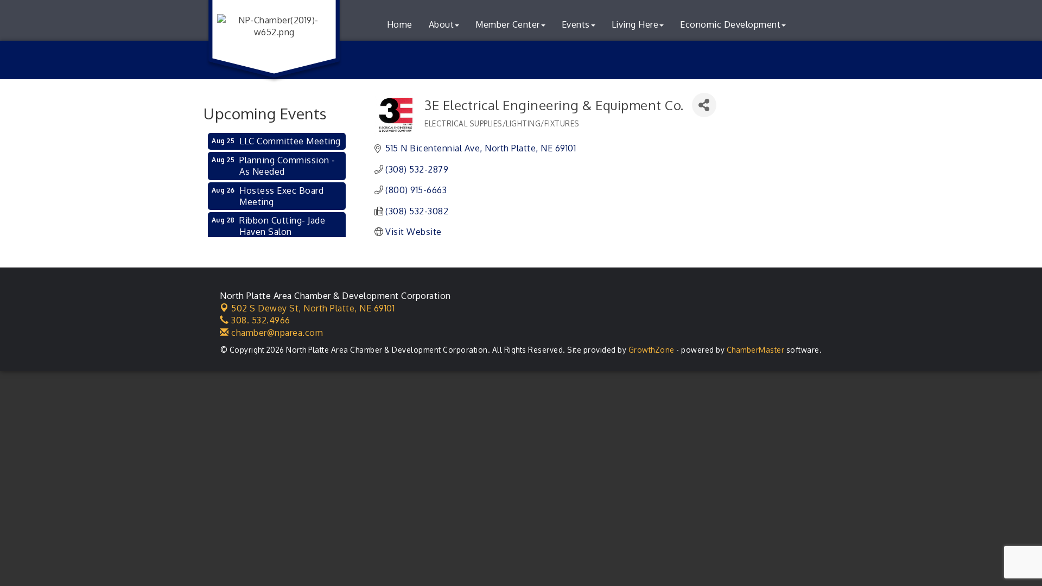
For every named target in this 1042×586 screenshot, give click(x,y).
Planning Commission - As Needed (287, 166)
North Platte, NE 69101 (313, 308)
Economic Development (730, 24)
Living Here (635, 24)
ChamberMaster (756, 349)
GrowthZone (651, 349)
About (441, 24)
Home (399, 24)
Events (576, 24)
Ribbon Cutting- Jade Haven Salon (282, 226)
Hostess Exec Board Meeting (281, 196)
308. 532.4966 (259, 320)
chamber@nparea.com (276, 332)
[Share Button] (704, 105)
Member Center (507, 24)
